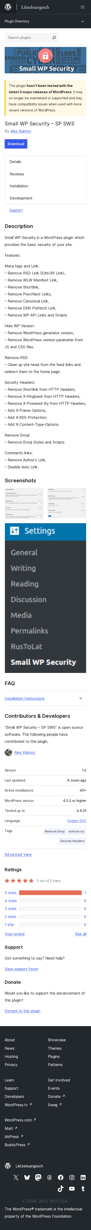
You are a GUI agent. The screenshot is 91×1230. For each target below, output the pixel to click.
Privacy (11, 1064)
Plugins (54, 1056)
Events (54, 1088)
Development (21, 198)
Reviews (17, 174)
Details (15, 161)
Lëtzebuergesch (29, 1166)
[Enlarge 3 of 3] (80, 529)
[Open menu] (83, 7)
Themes (55, 1048)
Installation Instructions (25, 698)
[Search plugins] (54, 37)
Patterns (55, 1064)
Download (16, 144)
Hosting (11, 1056)
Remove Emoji (55, 831)
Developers (14, 1096)
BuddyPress (17, 1144)
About (10, 1040)
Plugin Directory (17, 21)
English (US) (77, 821)
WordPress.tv (18, 1104)
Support (16, 210)
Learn (9, 1080)
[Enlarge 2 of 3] (80, 494)
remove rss (76, 831)
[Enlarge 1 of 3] (37, 494)
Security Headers (72, 841)
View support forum (21, 969)
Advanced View (18, 854)
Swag (55, 1104)
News (9, 1048)
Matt (11, 1128)
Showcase (57, 1040)
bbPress (14, 1136)
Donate (56, 1096)
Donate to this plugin (22, 1011)
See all (80, 933)
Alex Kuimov (20, 131)
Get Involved (59, 1080)
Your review (15, 933)
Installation (19, 186)
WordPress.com (20, 1120)
